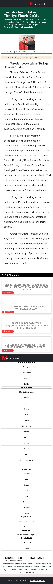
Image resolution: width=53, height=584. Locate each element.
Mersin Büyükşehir (26, 392)
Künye (26, 378)
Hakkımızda (26, 373)
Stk (26, 491)
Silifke (26, 409)
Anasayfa (26, 367)
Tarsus (26, 398)
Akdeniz (26, 466)
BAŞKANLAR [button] (26, 530)
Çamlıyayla (26, 426)
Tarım (26, 513)
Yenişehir (26, 432)
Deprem (26, 508)
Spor (26, 496)
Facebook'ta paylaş (15, 58)
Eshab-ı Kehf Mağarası (26, 521)
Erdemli (26, 420)
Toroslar (26, 437)
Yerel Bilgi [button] (26, 538)
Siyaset (26, 485)
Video (26, 548)
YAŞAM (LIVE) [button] (27, 517)
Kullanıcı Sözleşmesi (13, 561)
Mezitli (26, 449)
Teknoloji (26, 474)
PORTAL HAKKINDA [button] (26, 363)
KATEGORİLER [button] (26, 469)
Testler (26, 527)
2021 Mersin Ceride (14, 558)
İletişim (26, 384)
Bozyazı (26, 443)
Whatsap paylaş (27, 58)
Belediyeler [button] (26, 387)
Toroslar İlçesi (26, 542)
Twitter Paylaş (41, 58)
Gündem (26, 502)
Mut (26, 415)
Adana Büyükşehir (26, 460)
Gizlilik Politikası (36, 558)
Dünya (26, 479)
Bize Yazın (26, 554)
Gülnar (26, 454)
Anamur (26, 403)
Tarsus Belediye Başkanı (26, 535)
